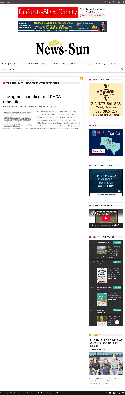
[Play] (92, 225)
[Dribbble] (118, 2)
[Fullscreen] (119, 225)
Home (5, 80)
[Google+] (114, 2)
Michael (7, 106)
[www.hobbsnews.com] (62, 38)
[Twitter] (109, 2)
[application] (106, 218)
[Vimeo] (123, 2)
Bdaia (58, 393)
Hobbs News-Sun (95, 349)
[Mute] (115, 225)
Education (30, 106)
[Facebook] (105, 2)
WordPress (41, 393)
